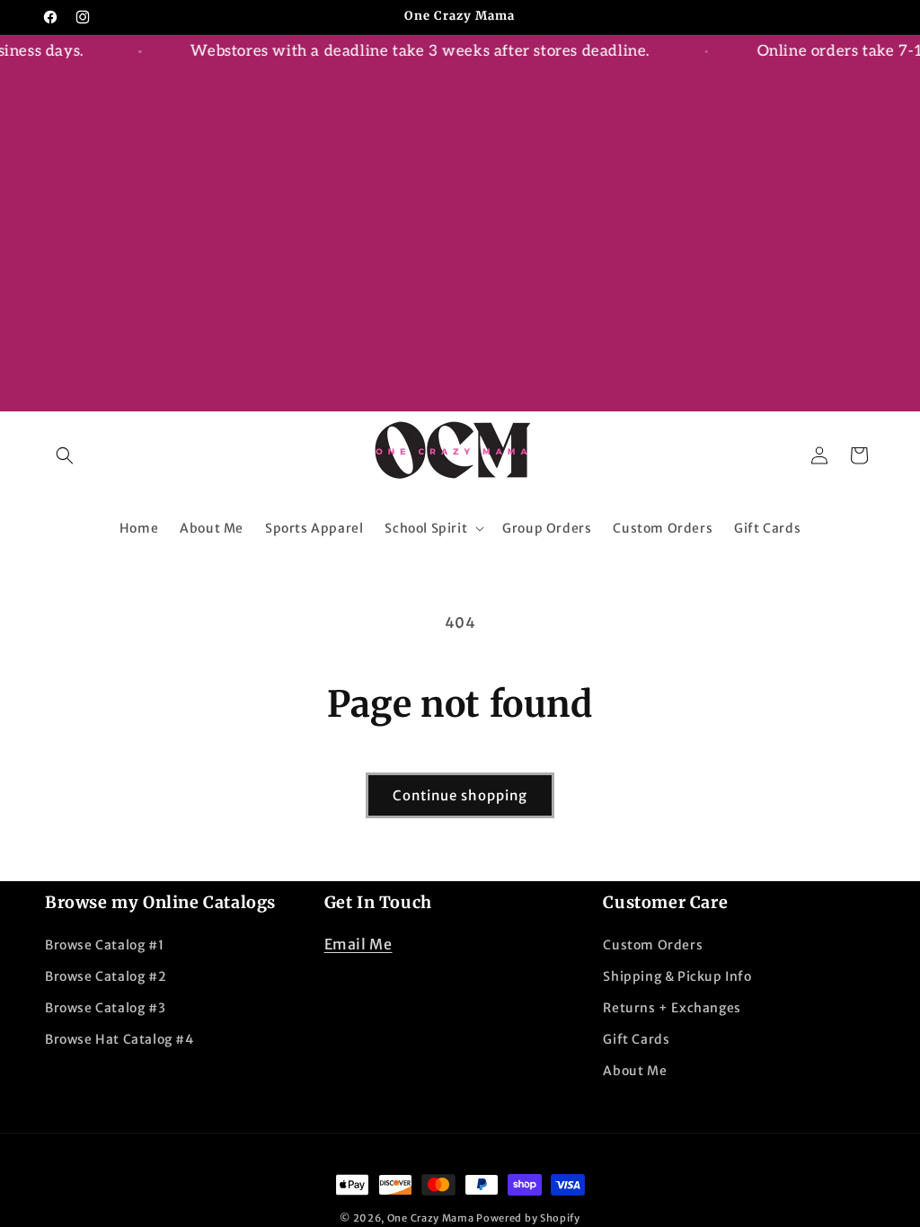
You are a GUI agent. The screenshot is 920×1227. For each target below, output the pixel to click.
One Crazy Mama (430, 1218)
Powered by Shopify (528, 1218)
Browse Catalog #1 (104, 945)
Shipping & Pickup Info (677, 976)
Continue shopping (460, 795)
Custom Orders (653, 945)
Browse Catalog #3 (105, 1008)
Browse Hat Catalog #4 (119, 1039)
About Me (635, 1071)
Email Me (358, 944)
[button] (64, 455)
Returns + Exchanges (671, 1008)
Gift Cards (636, 1039)
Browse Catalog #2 (105, 976)
